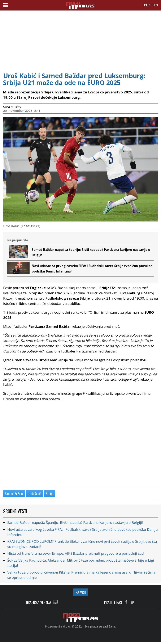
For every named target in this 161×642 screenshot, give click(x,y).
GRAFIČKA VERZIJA (39, 602)
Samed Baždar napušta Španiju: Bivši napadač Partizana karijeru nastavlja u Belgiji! (75, 522)
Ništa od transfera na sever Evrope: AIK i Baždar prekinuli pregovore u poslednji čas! (75, 553)
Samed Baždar (14, 493)
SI (150, 5)
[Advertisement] (80, 40)
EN (156, 5)
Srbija (49, 493)
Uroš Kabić (34, 493)
